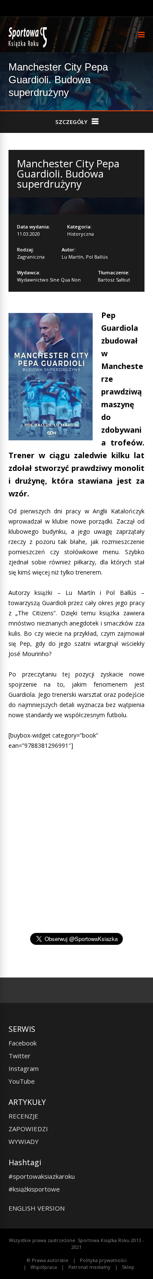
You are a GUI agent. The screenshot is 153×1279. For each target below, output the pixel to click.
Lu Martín (72, 257)
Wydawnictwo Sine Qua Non (49, 279)
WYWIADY (23, 1141)
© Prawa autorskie (47, 1260)
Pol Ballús (97, 257)
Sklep (128, 1267)
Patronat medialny (89, 1267)
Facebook (22, 1043)
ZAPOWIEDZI (28, 1128)
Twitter (19, 1055)
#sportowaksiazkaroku (41, 1176)
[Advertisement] (79, 857)
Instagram (23, 1068)
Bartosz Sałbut (114, 279)
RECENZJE (23, 1116)
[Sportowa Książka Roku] (29, 45)
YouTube (21, 1081)
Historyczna (80, 234)
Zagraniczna (31, 257)
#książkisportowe (34, 1189)
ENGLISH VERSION (36, 1208)
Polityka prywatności (103, 1260)
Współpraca (44, 1267)
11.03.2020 (28, 234)
